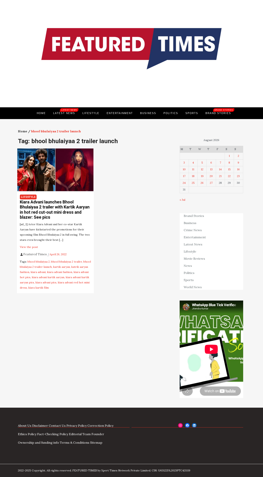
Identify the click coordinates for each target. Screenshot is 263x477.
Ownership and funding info (38, 442)
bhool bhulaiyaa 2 (39, 261)
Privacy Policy (76, 425)
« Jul (182, 200)
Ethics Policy (27, 434)
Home (41, 113)
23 (238, 176)
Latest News (65, 112)
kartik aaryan (61, 267)
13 (211, 169)
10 (184, 169)
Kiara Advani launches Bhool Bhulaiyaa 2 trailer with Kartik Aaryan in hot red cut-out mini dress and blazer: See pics (55, 210)
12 (202, 169)
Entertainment (120, 113)
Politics (170, 113)
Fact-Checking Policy (52, 434)
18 (193, 176)
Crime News (193, 230)
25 (193, 183)
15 (229, 169)
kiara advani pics (45, 282)
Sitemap (96, 442)
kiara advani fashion (59, 272)
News (188, 266)
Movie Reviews (194, 258)
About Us (24, 425)
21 (220, 176)
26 (202, 183)
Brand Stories (219, 112)
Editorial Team (80, 434)
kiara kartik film (38, 287)
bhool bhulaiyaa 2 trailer (66, 261)
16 (238, 169)
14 (220, 169)
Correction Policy (100, 425)
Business (148, 113)
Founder (97, 434)
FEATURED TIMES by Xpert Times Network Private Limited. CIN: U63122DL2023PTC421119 (131, 470)
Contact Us (57, 425)
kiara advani (38, 272)
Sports (191, 113)
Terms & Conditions (74, 442)
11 (193, 169)
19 (202, 176)
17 (184, 176)
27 (211, 183)
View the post (29, 247)
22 (229, 176)
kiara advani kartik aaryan (48, 277)
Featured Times (131, 94)
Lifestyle (90, 113)
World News (193, 287)
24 (184, 183)
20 (211, 176)
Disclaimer (40, 425)
